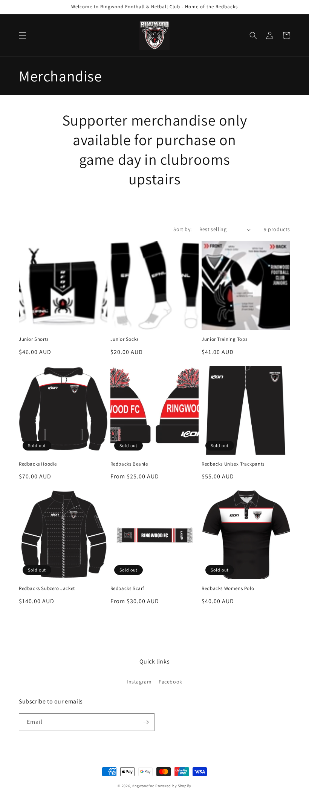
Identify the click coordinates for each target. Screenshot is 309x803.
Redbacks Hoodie (38, 464)
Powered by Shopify (173, 785)
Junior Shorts (34, 339)
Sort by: (182, 229)
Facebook (170, 681)
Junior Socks (124, 339)
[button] (22, 35)
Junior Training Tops (224, 339)
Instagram (139, 681)
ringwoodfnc (143, 785)
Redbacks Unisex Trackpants (233, 464)
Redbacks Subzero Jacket (47, 588)
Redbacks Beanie (129, 464)
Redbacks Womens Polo (228, 588)
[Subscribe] (146, 722)
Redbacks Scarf (127, 588)
